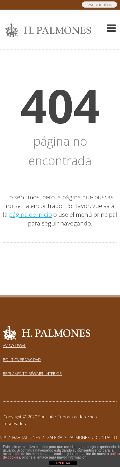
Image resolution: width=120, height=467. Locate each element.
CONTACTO (106, 437)
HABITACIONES (29, 437)
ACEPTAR (63, 463)
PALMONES (82, 437)
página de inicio (30, 214)
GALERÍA (57, 437)
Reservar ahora (99, 4)
